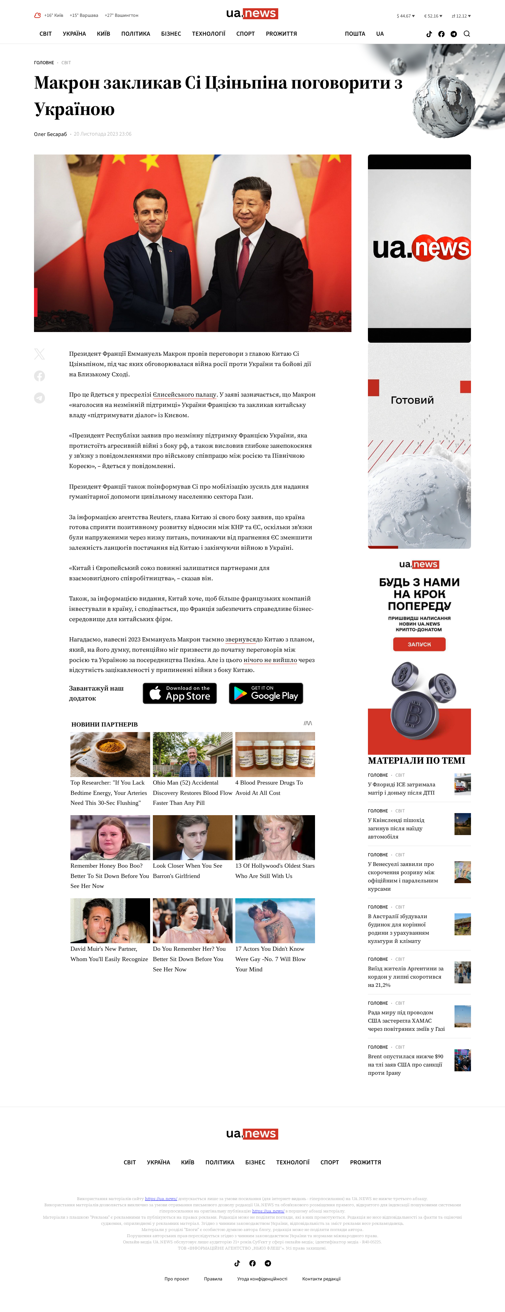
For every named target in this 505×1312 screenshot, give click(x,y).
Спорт (245, 34)
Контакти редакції (321, 1279)
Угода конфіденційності (262, 1279)
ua (380, 34)
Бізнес (171, 34)
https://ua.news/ (161, 1198)
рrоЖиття (281, 34)
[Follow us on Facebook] (441, 34)
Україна (74, 34)
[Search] (467, 34)
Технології (208, 34)
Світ (46, 34)
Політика (135, 34)
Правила (213, 1279)
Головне (44, 62)
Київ (103, 34)
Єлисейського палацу (184, 394)
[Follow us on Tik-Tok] (429, 34)
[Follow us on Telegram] (453, 34)
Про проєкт (177, 1279)
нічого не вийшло (270, 659)
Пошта (355, 34)
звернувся (240, 639)
